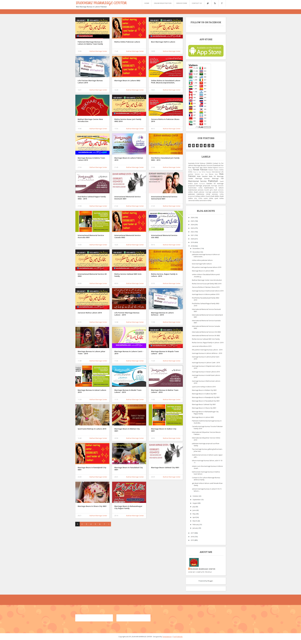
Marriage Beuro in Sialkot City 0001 (163, 430)
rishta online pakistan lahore (127, 42)
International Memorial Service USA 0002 (164, 236)
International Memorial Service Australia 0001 (91, 236)
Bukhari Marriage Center (98, 51)
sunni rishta (208, 198)
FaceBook (221, 3)
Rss (215, 3)
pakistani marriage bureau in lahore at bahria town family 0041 (90, 43)
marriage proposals (203, 186)
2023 (192, 228)
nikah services (219, 190)
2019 (192, 242)
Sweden (209, 183)
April (194, 517)
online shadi (193, 192)
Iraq (206, 174)
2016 (192, 537)
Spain (196, 183)
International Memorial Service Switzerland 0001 (164, 198)
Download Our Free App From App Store (206, 166)
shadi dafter (214, 196)
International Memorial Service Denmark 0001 (127, 198)
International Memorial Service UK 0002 (92, 275)
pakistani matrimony (196, 194)
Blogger (210, 581)
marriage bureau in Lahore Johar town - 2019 (91, 352)
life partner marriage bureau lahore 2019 (90, 82)
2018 (192, 246)
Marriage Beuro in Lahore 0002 (127, 81)
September (197, 499)
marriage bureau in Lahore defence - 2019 (162, 314)
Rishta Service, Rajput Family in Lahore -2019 (164, 275)
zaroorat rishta (193, 200)
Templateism (167, 637)
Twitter (208, 3)
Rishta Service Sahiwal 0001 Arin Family (127, 275)
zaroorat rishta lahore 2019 (90, 313)
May (194, 514)
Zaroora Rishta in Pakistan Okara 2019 (165, 120)
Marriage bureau (203, 178)
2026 (192, 217)
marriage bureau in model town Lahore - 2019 (127, 391)
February (196, 524)
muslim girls (208, 190)
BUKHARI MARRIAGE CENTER (101, 2)
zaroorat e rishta (205, 200)
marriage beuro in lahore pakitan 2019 (128, 159)
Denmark (209, 165)
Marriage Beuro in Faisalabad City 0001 (128, 469)
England (215, 167)
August (195, 503)
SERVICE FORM (181, 3)
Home (146, 3)
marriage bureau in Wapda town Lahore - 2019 (165, 352)
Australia (191, 163)
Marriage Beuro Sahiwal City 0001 (165, 468)
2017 (192, 533)
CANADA (209, 163)
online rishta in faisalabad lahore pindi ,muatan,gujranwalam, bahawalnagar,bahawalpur (165, 82)
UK (215, 183)
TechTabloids (178, 637)
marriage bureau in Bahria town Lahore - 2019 (164, 391)
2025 (192, 221)
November (196, 252)
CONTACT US (197, 3)
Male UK (212, 176)
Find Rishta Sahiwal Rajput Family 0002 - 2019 (92, 198)
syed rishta (219, 198)
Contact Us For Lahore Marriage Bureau (206, 164)
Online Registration (162, 3)
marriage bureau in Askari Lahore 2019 (92, 391)
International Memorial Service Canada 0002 (127, 236)
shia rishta (198, 198)
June (194, 510)
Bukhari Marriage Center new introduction (90, 120)
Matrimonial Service (197, 181)
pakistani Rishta (218, 192)
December (196, 248)
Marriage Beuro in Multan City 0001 (127, 430)
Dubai (210, 167)
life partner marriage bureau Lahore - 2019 (126, 314)
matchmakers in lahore (214, 188)
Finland (210, 170)
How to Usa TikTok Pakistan (202, 172)
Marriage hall (218, 178)
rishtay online (200, 196)
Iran (202, 174)
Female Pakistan (200, 169)
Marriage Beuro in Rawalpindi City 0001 (92, 469)
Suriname (202, 183)
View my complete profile (200, 572)
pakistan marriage (205, 192)
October (196, 496)
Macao (211, 174)
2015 (192, 540)
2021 (192, 235)
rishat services (212, 194)
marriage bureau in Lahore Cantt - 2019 (128, 352)
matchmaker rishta (195, 188)
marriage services (217, 186)
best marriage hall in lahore (163, 42)
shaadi (207, 196)
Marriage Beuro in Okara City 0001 (92, 506)
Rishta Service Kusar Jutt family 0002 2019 (127, 120)
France (216, 170)
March (195, 521)
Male (216, 174)
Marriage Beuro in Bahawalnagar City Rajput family (128, 507)
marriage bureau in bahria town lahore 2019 (91, 159)
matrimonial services (196, 190)
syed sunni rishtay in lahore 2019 (92, 429)
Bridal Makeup (200, 163)
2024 (192, 224)
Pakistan (213, 181)
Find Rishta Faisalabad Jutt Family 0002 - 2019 (165, 159)
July (194, 507)
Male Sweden (202, 176)
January (195, 528)
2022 (192, 232)
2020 (192, 239)
